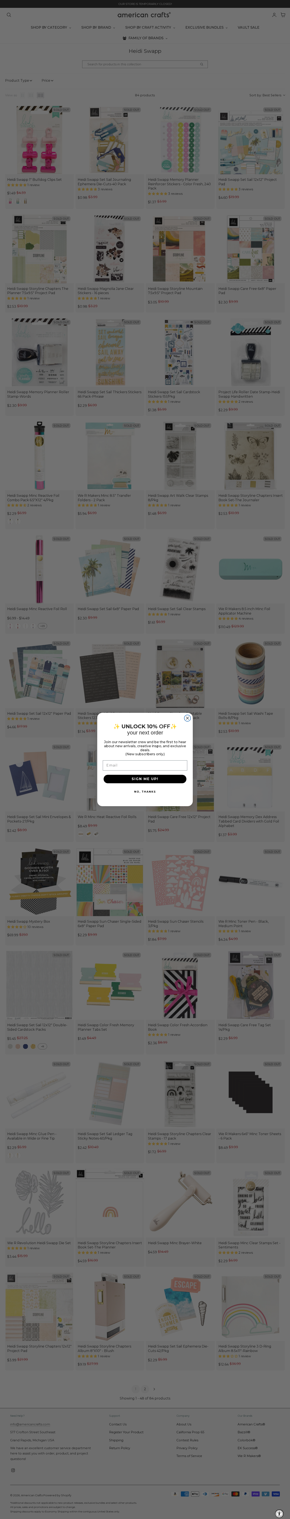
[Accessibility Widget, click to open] (279, 1513)
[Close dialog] (187, 718)
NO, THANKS (145, 791)
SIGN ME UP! (145, 779)
